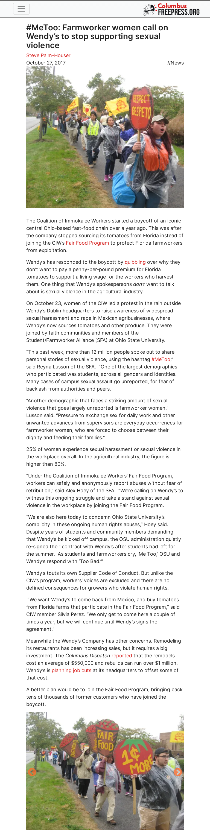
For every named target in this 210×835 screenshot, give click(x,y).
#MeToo (160, 359)
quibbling (135, 262)
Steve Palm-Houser (48, 55)
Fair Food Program (87, 243)
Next (178, 772)
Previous (32, 772)
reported (122, 655)
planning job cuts (71, 670)
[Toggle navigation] (21, 9)
